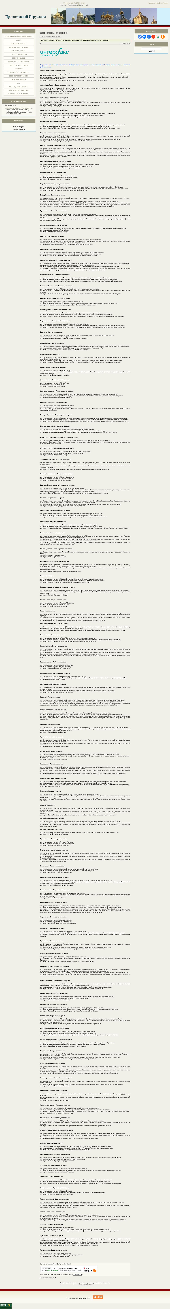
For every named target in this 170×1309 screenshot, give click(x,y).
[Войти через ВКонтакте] (144, 37)
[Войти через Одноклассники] (163, 37)
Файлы (49, 36)
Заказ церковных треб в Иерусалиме (17, 108)
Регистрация (73, 5)
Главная (63, 5)
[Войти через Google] (158, 37)
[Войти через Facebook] (149, 37)
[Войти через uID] (140, 37)
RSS (86, 5)
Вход (81, 5)
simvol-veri (67, 1264)
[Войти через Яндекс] (153, 37)
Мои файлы (9, 105)
